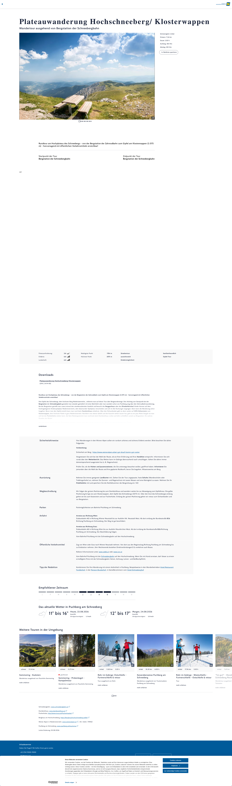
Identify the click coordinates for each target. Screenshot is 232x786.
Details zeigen (69, 782)
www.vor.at (117, 552)
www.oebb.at (104, 552)
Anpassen (174, 765)
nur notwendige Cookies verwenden (175, 771)
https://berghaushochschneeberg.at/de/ (74, 718)
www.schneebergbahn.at (59, 707)
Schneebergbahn (107, 556)
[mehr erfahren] (37, 659)
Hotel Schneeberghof (135, 570)
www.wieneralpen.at (69, 722)
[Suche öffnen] (12, 4)
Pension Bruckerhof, (99, 570)
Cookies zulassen (175, 760)
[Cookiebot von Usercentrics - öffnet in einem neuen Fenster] (53, 782)
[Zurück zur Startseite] (223, 4)
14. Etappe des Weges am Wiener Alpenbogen (110, 422)
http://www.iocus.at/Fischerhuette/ (60, 713)
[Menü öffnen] (2, 4)
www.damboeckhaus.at (57, 711)
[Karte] (7, 4)
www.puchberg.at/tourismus (66, 726)
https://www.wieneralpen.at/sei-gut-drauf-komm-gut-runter (116, 452)
